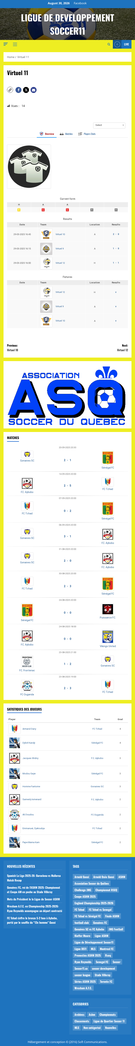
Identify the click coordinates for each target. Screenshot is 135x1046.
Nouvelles (110, 1027)
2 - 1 (67, 460)
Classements (82, 1021)
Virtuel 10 (60, 234)
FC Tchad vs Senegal (100, 909)
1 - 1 (116, 263)
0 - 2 (67, 511)
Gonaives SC (27, 460)
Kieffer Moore (82, 936)
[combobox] (109, 125)
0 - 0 (67, 612)
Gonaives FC (100, 923)
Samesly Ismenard (31, 799)
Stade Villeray (102, 975)
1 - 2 (67, 664)
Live (126, 44)
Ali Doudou (28, 814)
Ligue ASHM (101, 936)
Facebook (80, 3)
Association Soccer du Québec (92, 883)
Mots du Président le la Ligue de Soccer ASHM (33, 899)
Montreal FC (107, 949)
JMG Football (116, 929)
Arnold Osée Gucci (103, 877)
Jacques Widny (30, 758)
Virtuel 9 (60, 248)
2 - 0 (116, 234)
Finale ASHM (112, 916)
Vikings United (108, 646)
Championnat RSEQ (106, 890)
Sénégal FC (108, 467)
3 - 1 (67, 536)
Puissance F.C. (108, 617)
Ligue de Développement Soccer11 (94, 942)
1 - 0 (116, 248)
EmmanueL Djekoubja (33, 828)
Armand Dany (29, 728)
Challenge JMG (83, 890)
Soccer (116, 962)
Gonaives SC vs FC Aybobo (89, 929)
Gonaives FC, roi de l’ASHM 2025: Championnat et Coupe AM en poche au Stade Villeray (33, 889)
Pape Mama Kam (31, 842)
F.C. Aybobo (27, 492)
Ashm (92, 1014)
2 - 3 (67, 586)
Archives (79, 1014)
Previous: (12, 347)
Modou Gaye (29, 773)
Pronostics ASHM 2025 (88, 955)
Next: (122, 347)
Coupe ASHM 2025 (85, 896)
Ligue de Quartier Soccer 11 (109, 1021)
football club (82, 923)
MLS (93, 949)
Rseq (108, 955)
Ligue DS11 (80, 949)
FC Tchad (107, 489)
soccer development (103, 968)
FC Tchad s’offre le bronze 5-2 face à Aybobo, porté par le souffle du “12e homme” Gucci (32, 920)
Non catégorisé (92, 1027)
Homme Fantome (31, 786)
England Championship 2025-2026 (94, 903)
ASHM (121, 877)
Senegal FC (102, 962)
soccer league (82, 975)
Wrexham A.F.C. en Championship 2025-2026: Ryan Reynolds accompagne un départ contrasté (34, 908)
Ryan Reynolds (83, 962)
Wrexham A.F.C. (83, 988)
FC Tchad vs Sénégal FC (88, 916)
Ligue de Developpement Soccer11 (67, 24)
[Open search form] (109, 44)
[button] (6, 44)
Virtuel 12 (60, 263)
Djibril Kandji (28, 742)
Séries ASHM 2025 (85, 981)
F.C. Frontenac (27, 670)
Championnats (107, 1014)
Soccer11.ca (81, 968)
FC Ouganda (27, 694)
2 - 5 (67, 485)
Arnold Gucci (82, 877)
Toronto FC (106, 981)
